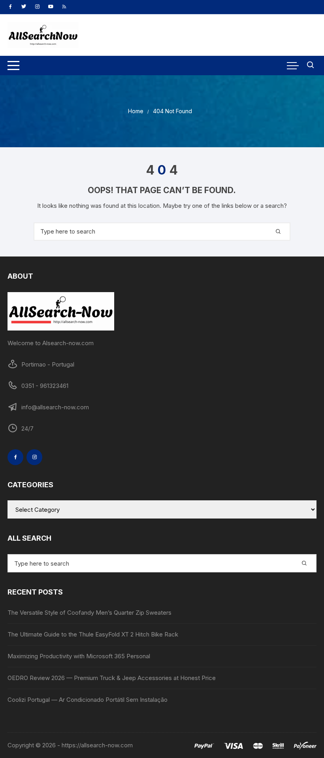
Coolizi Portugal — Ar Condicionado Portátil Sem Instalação (88, 699)
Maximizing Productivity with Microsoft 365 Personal (79, 656)
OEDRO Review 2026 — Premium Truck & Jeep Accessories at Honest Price (112, 678)
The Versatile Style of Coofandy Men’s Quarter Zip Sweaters (89, 612)
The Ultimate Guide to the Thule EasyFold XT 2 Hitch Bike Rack (93, 634)
